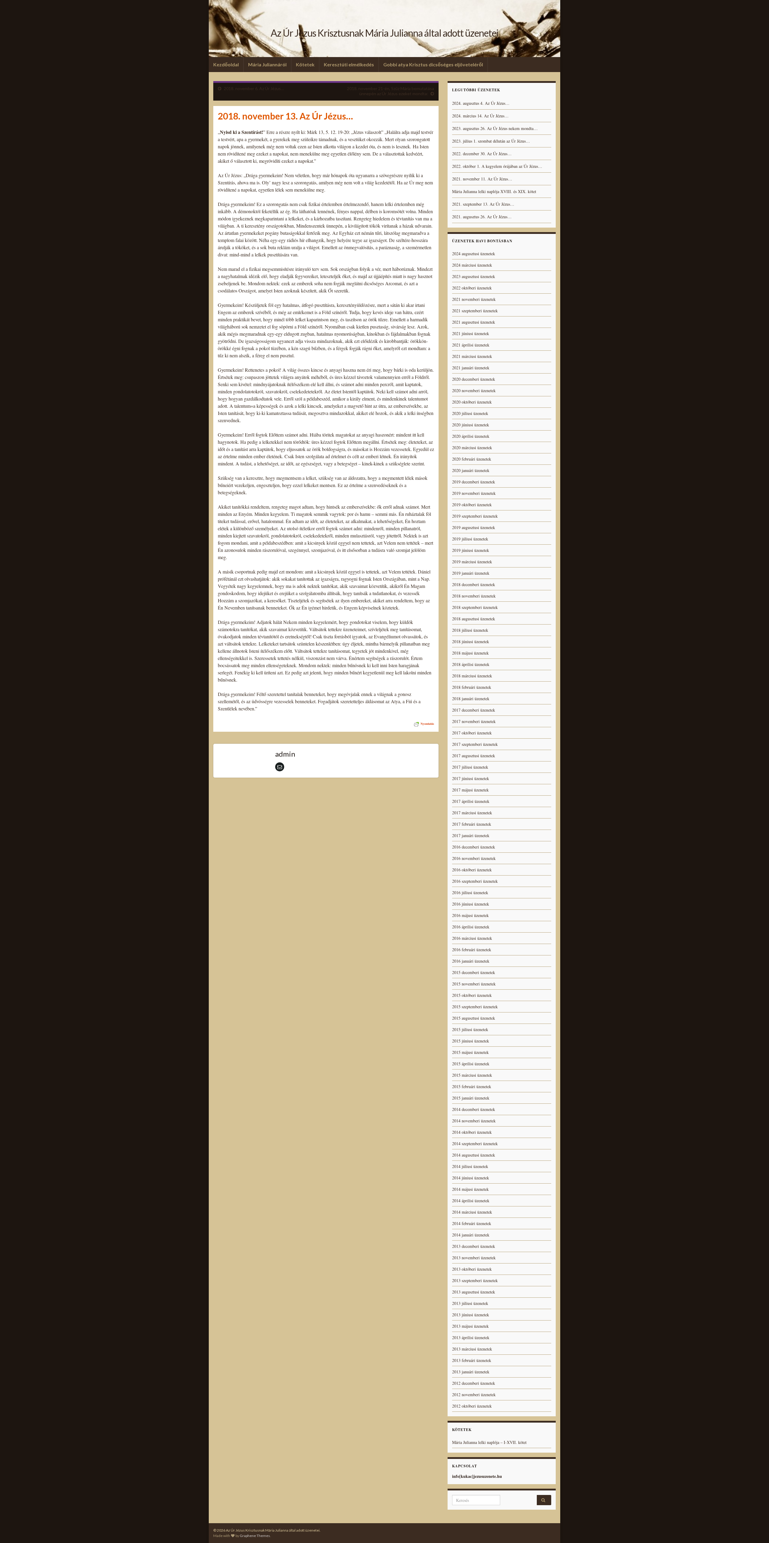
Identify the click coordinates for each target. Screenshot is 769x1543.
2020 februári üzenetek (471, 459)
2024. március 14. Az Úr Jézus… (480, 116)
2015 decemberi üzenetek (473, 972)
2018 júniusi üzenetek (470, 641)
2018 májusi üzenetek (470, 653)
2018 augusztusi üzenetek (473, 619)
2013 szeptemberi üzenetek (475, 1280)
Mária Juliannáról (267, 64)
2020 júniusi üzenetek (470, 425)
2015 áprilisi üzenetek (470, 1063)
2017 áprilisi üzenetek (470, 801)
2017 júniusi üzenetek (470, 778)
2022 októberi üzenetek (472, 288)
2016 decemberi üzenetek (473, 847)
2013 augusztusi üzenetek (473, 1292)
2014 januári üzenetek (470, 1235)
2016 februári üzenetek (471, 949)
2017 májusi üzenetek (470, 790)
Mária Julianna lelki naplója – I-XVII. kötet (489, 1442)
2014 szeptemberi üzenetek (475, 1143)
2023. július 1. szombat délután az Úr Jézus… (491, 141)
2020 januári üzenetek (470, 470)
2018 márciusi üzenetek (472, 676)
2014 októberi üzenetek (472, 1132)
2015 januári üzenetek (470, 1098)
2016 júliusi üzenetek (470, 892)
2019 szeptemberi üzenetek (475, 516)
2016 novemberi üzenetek (474, 858)
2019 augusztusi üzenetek (473, 527)
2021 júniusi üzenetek (470, 333)
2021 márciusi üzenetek (472, 356)
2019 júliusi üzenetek (470, 539)
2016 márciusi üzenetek (472, 938)
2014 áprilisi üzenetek (470, 1200)
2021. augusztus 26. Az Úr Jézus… (482, 216)
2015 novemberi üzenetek (474, 984)
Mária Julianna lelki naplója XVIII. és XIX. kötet (494, 191)
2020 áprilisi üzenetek (470, 436)
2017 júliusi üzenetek (470, 767)
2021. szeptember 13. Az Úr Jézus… (483, 204)
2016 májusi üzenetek (470, 915)
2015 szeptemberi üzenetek (475, 1006)
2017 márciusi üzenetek (472, 812)
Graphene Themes (255, 1535)
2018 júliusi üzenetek (470, 630)
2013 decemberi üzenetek (473, 1246)
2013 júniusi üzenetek (470, 1315)
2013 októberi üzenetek (472, 1269)
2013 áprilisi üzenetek (470, 1337)
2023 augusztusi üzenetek (473, 276)
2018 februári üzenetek (471, 687)
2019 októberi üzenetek (472, 504)
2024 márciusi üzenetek (472, 265)
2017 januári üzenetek (470, 835)
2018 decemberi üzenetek (473, 584)
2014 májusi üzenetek (470, 1189)
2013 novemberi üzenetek (474, 1257)
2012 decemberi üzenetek (473, 1383)
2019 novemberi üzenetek (474, 493)
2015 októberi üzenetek (472, 995)
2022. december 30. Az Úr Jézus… (482, 153)
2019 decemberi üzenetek (473, 482)
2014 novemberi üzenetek (474, 1121)
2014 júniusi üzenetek (470, 1178)
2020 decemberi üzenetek (473, 379)
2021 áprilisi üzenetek (470, 345)
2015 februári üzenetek (471, 1086)
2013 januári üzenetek (470, 1372)
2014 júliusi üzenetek (470, 1166)
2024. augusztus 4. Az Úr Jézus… (480, 103)
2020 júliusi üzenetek (470, 413)
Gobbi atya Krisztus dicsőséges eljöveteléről (433, 64)
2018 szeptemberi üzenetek (475, 607)
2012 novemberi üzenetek (474, 1394)
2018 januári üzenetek (470, 698)
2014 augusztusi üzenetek (473, 1155)
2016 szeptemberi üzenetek (475, 881)
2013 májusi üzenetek (470, 1326)
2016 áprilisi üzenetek (470, 927)
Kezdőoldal (226, 64)
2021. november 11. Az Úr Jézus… (482, 179)
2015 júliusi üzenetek (470, 1029)
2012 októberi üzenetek (472, 1406)
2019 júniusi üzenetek (470, 550)
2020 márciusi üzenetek (472, 447)
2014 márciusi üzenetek (472, 1212)
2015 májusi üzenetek (470, 1052)
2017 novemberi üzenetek (474, 721)
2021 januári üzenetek (470, 368)
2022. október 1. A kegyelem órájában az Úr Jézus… (497, 166)
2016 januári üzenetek (470, 961)
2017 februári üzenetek (471, 824)
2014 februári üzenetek (471, 1223)
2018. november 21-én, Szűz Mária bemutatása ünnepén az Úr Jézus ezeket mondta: (390, 91)
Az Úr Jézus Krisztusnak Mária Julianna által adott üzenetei (384, 33)
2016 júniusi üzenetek (470, 904)
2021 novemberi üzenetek (474, 299)
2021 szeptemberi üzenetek (475, 310)
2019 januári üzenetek (470, 573)
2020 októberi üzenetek (472, 402)
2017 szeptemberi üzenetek (475, 744)
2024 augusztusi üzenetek (473, 253)
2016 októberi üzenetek (472, 870)
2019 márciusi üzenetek (472, 561)
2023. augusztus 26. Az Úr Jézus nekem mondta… (495, 128)
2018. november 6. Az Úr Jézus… (254, 88)
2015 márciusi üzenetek (472, 1075)
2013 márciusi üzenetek (472, 1349)
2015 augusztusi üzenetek (473, 1018)
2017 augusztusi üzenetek (473, 755)
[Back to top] (755, 1529)
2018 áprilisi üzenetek (470, 664)
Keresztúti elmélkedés (349, 64)
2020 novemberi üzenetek (474, 390)
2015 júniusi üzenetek (470, 1041)
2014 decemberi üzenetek (473, 1109)
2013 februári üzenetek (471, 1360)
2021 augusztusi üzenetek (473, 322)
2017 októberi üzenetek (472, 733)
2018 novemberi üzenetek (474, 596)
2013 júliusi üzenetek (470, 1303)
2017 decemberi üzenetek (473, 710)
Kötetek (305, 64)
